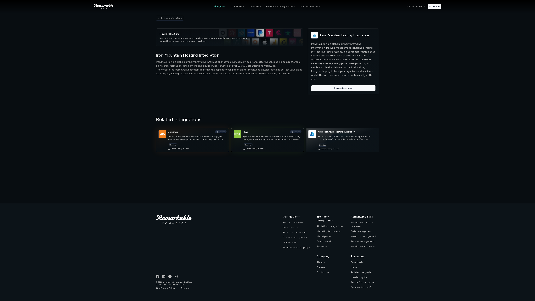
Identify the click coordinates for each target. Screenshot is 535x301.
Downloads (357, 262)
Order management (361, 231)
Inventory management (363, 236)
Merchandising (290, 242)
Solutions (236, 6)
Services (254, 6)
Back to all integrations (171, 18)
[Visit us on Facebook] (157, 276)
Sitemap (185, 288)
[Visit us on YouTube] (170, 276)
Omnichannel (324, 241)
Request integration (343, 88)
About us (322, 262)
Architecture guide (361, 272)
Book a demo (290, 227)
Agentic (221, 6)
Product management (295, 232)
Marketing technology (329, 231)
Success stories (309, 6)
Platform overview (293, 222)
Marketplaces (324, 236)
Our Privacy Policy (165, 288)
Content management (295, 237)
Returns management (362, 241)
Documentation (359, 287)
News (354, 267)
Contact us (434, 6)
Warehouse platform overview (362, 224)
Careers (321, 267)
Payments (322, 246)
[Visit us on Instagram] (176, 276)
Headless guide (359, 277)
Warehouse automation (363, 246)
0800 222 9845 (416, 6)
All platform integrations (330, 226)
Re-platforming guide (362, 282)
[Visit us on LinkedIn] (164, 276)
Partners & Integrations (279, 6)
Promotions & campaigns (296, 247)
